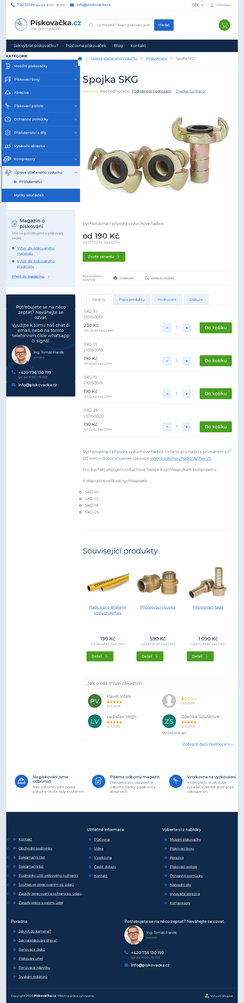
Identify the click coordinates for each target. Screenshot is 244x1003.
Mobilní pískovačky (30, 66)
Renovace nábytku (34, 968)
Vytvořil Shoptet (222, 996)
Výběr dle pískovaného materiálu (36, 251)
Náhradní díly (180, 885)
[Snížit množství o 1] (167, 328)
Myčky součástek (29, 195)
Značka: (191, 91)
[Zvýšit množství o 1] (186, 328)
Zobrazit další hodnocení (206, 744)
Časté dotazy (105, 867)
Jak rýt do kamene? (35, 931)
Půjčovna (102, 839)
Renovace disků (32, 949)
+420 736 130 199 (34, 372)
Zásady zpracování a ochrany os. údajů (50, 894)
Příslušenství (30, 182)
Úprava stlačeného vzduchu (38, 172)
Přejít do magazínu (28, 276)
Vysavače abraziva (29, 146)
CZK (196, 5)
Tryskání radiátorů (33, 977)
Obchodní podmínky (35, 848)
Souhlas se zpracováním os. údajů (46, 885)
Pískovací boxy (27, 79)
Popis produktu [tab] (131, 300)
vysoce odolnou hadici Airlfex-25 (180, 458)
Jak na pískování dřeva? (38, 940)
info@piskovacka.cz (37, 385)
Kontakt (25, 839)
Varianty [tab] (99, 300)
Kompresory (24, 159)
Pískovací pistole (28, 106)
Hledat (164, 25)
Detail (97, 656)
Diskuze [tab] (196, 300)
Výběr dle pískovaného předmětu (36, 264)
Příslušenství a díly (30, 133)
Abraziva (21, 92)
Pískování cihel (31, 958)
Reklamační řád (32, 857)
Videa (98, 848)
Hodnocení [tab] (167, 300)
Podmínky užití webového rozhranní (48, 875)
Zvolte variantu (101, 257)
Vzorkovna (103, 858)
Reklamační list (31, 866)
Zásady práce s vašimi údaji (41, 903)
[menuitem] (36, 46)
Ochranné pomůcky (31, 119)
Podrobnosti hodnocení (151, 91)
